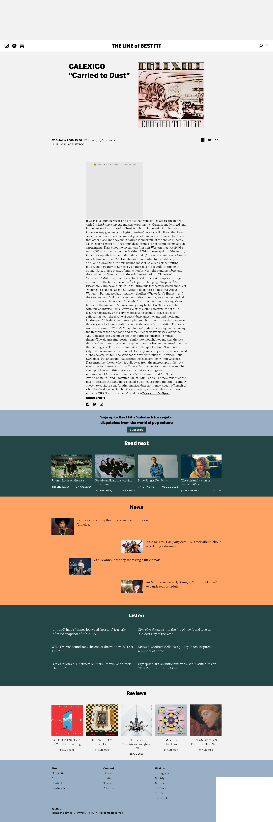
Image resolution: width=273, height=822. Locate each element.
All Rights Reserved (111, 812)
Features (109, 778)
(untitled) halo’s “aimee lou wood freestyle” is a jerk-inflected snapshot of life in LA (88, 632)
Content (108, 768)
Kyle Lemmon (107, 140)
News (107, 773)
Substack (161, 783)
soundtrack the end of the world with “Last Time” (92, 649)
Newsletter (58, 773)
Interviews (60, 486)
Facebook (161, 798)
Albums (58, 144)
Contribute (58, 788)
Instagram (162, 773)
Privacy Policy (85, 812)
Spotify (160, 778)
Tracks (107, 783)
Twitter (160, 793)
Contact (56, 783)
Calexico (87, 66)
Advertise (57, 778)
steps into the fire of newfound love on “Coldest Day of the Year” (174, 632)
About (55, 768)
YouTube (161, 788)
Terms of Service (61, 812)
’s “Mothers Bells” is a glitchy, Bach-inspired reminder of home (174, 649)
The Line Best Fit (136, 45)
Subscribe (136, 429)
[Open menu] (266, 45)
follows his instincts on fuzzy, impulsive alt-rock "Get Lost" (91, 666)
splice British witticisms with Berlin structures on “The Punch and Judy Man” (177, 666)
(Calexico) (77, 144)
